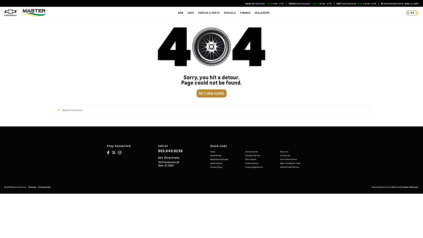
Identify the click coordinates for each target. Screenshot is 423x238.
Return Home (211, 93)
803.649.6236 (255, 4)
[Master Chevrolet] (33, 13)
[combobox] (211, 110)
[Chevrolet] (10, 12)
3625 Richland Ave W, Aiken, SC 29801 (401, 4)
